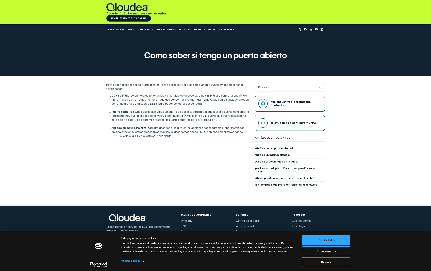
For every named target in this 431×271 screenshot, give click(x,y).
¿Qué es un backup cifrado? (272, 154)
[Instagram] (311, 29)
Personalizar (324, 251)
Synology (186, 220)
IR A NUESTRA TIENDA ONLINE (128, 18)
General (145, 29)
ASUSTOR (184, 29)
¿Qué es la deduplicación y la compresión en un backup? (285, 170)
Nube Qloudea (164, 29)
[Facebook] (305, 29)
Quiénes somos (301, 220)
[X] (300, 29)
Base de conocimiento (123, 29)
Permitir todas (326, 240)
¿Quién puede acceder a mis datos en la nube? (285, 178)
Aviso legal (298, 226)
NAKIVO (199, 29)
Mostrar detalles (130, 260)
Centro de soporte (248, 220)
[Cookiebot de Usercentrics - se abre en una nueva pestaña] (98, 264)
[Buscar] (320, 87)
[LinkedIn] (322, 29)
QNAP (211, 29)
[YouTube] (316, 29)
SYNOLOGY (225, 29)
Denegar (326, 262)
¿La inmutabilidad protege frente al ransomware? (287, 184)
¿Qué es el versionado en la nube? (276, 161)
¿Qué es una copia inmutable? (274, 148)
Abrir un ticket (245, 226)
